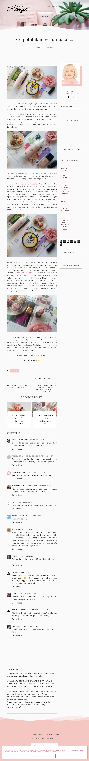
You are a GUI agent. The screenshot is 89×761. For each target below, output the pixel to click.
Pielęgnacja (64, 6)
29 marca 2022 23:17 (44, 456)
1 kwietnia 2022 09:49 (39, 610)
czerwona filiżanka (21, 440)
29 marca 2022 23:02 (38, 440)
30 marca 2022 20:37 (38, 516)
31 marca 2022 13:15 (27, 572)
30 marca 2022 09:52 (24, 502)
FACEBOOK (38, 734)
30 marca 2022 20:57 (23, 529)
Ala (13, 502)
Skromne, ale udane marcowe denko (18, 387)
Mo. (13, 529)
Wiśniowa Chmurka (20, 516)
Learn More (39, 756)
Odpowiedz (17, 449)
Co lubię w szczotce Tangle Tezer (65, 173)
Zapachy (75, 11)
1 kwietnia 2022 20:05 (32, 626)
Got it (51, 756)
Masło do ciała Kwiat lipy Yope (30, 184)
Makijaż (75, 6)
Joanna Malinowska (21, 610)
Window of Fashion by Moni (24, 456)
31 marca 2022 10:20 (27, 556)
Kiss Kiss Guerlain (24, 273)
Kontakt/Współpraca (48, 6)
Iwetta (15, 556)
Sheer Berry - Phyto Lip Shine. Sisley (65, 224)
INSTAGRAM (54, 734)
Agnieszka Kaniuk (20, 472)
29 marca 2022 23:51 (36, 472)
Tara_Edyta (17, 626)
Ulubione (14, 370)
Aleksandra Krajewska (22, 486)
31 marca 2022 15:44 (28, 594)
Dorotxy (16, 594)
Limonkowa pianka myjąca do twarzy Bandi (28, 173)
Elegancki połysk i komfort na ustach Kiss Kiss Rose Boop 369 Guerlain (45, 388)
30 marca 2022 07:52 (42, 486)
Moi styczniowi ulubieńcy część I (65, 189)
